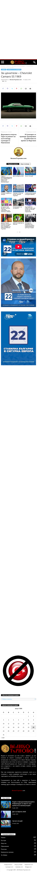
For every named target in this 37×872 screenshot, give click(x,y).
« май (2, 737)
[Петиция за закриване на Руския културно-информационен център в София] (30, 218)
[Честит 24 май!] (30, 171)
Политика (4, 849)
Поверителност (8, 864)
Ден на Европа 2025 (18, 176)
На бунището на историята (17, 207)
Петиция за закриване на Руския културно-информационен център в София (29, 225)
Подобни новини (13, 164)
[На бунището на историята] (18, 202)
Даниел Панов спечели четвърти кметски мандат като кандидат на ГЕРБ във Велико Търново (6, 225)
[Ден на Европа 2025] (18, 171)
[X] (12, 88)
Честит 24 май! (29, 176)
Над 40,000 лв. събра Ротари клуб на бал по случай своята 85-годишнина (30, 209)
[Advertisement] (18, 29)
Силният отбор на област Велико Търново (18, 194)
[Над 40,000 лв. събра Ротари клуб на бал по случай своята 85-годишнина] (30, 202)
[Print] (30, 88)
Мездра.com (28, 867)
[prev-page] (17, 232)
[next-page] (20, 232)
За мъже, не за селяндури (18, 66)
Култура (3, 840)
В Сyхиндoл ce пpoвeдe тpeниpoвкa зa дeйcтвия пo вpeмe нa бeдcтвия (28, 137)
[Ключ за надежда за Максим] (18, 218)
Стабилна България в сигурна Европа (30, 193)
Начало (3, 66)
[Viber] (7, 88)
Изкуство (3, 843)
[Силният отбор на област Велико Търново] (18, 188)
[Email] (26, 88)
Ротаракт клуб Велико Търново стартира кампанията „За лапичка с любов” (6, 209)
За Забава (4, 855)
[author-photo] (18, 151)
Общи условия (18, 864)
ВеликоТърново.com (16, 79)
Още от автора (25, 164)
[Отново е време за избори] (6, 188)
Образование (5, 846)
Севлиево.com (19, 867)
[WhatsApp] (21, 88)
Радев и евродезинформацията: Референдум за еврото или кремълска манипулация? (6, 179)
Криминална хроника (7, 852)
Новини (8, 66)
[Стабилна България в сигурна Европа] (30, 188)
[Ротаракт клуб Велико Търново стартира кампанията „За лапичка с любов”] (6, 202)
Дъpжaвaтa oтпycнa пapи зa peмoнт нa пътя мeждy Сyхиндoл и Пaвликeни (8, 138)
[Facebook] (3, 88)
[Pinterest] (17, 88)
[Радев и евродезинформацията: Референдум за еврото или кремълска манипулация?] (6, 171)
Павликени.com (29, 864)
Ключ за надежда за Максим (18, 223)
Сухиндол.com (9, 867)
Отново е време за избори (6, 193)
